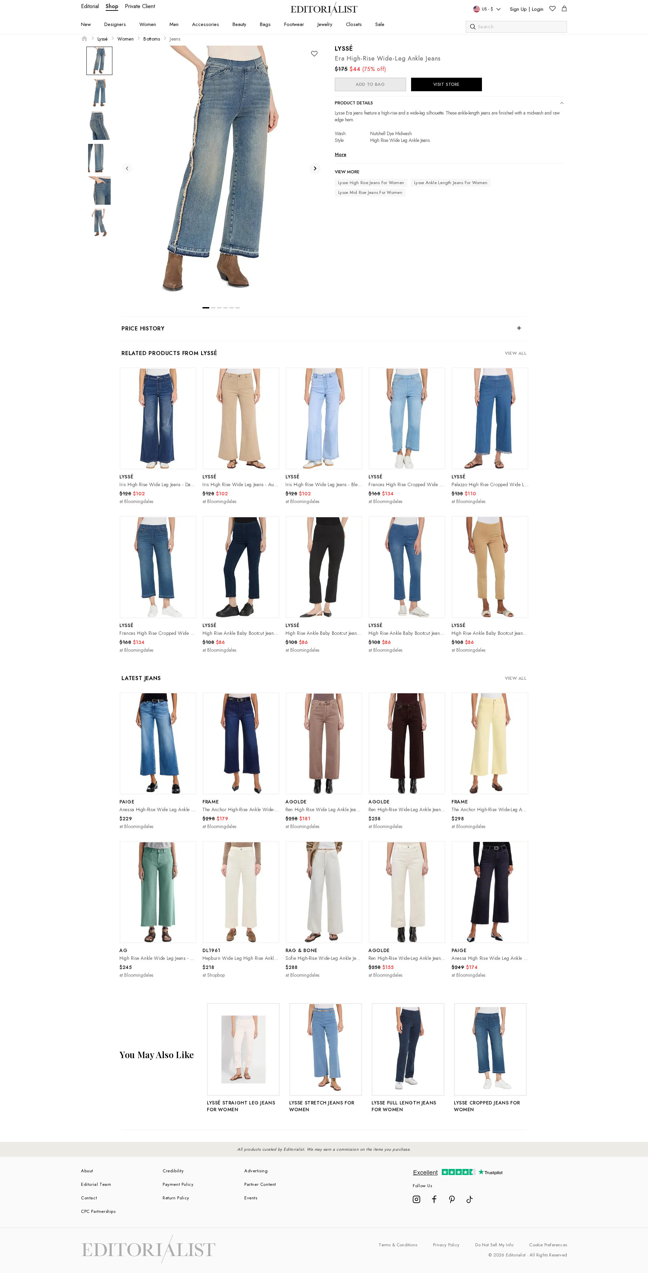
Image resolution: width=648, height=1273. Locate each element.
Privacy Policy (446, 1245)
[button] (157, 418)
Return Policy (176, 1198)
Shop (112, 6)
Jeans (175, 38)
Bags (265, 24)
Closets (354, 24)
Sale (379, 24)
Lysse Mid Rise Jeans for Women (370, 192)
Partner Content (260, 1184)
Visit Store (446, 84)
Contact (89, 1198)
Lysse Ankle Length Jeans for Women (450, 182)
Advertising (256, 1171)
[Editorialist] (324, 14)
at (136, 501)
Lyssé (103, 38)
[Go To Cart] (564, 10)
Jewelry (325, 24)
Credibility (173, 1171)
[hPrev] (127, 168)
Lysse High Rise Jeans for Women (371, 182)
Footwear (294, 24)
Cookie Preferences (548, 1245)
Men (174, 24)
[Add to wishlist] (314, 53)
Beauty (239, 24)
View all (515, 353)
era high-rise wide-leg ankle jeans (388, 58)
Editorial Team (96, 1184)
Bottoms (151, 38)
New (86, 24)
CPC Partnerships (98, 1211)
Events (251, 1198)
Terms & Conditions (398, 1245)
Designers (115, 24)
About (87, 1171)
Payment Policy (178, 1184)
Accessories (205, 24)
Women (147, 24)
